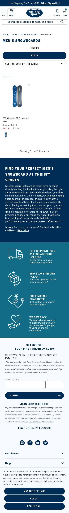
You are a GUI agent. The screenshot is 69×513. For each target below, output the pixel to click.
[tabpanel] (34, 144)
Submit (13, 395)
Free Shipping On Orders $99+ (33, 3)
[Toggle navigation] (3, 11)
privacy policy (15, 475)
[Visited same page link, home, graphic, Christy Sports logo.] (34, 13)
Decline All (34, 506)
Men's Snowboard (29, 34)
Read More (23, 230)
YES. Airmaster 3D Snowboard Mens (16, 120)
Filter (34, 55)
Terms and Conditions (32, 422)
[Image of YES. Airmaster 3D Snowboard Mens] (17, 96)
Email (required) (12, 379)
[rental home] (11, 11)
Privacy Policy (48, 422)
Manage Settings (35, 491)
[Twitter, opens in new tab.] (45, 443)
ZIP (46, 379)
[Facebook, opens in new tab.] (30, 443)
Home (5, 34)
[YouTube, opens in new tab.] (37, 443)
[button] (28, 84)
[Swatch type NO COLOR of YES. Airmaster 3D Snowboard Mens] (6, 135)
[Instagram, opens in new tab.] (22, 443)
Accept (34, 498)
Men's (14, 34)
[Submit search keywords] (59, 19)
